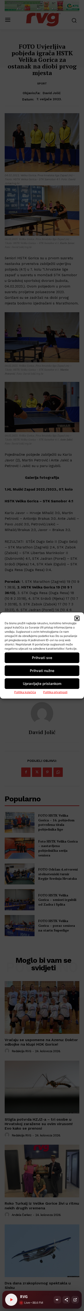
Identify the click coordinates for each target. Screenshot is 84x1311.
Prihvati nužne (42, 670)
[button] (77, 618)
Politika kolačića (25, 692)
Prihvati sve (42, 658)
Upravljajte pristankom (42, 683)
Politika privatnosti (55, 692)
